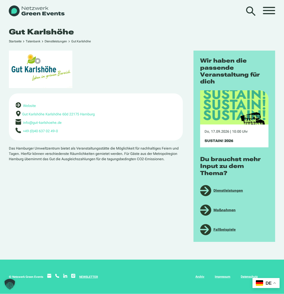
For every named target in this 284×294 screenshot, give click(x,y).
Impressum (222, 276)
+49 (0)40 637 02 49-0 (40, 131)
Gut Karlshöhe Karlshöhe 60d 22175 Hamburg (58, 114)
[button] (10, 284)
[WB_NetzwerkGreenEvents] (36, 11)
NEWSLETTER (88, 276)
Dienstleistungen (56, 41)
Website (29, 106)
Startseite (15, 41)
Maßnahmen (224, 210)
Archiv (199, 276)
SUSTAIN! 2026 (219, 141)
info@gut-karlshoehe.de (42, 122)
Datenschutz (249, 276)
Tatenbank (33, 41)
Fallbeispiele (224, 229)
